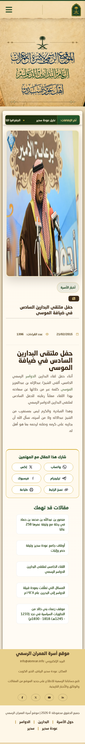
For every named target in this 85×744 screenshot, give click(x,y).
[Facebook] (22, 697)
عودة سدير (50, 728)
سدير (30, 728)
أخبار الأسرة (68, 287)
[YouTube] (49, 697)
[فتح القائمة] (9, 10)
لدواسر (30, 376)
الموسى (67, 389)
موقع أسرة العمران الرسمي (22, 713)
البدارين (43, 722)
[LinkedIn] (62, 697)
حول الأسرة (65, 722)
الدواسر (24, 722)
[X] (35, 697)
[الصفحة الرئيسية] (76, 10)
